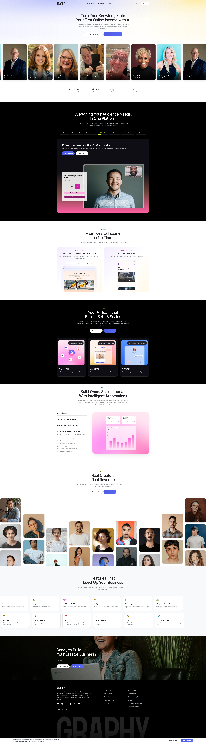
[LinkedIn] (66, 706)
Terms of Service (132, 692)
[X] (74, 706)
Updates (106, 705)
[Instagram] (62, 706)
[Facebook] (70, 706)
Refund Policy (108, 699)
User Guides (107, 692)
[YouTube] (58, 706)
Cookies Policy (132, 702)
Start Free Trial (93, 34)
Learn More (81, 153)
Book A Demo (113, 34)
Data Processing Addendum (135, 699)
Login (137, 3)
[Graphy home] (61, 3)
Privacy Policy (132, 695)
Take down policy (109, 702)
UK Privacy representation (135, 705)
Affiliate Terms (108, 695)
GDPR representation (133, 708)
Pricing (111, 3)
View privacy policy (173, 740)
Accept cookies (187, 740)
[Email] (79, 706)
